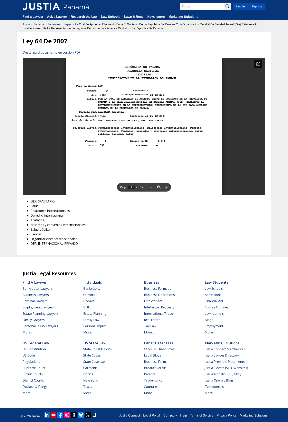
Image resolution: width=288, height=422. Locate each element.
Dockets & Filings (35, 386)
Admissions (213, 295)
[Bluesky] (81, 415)
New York (90, 380)
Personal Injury (94, 326)
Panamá (39, 24)
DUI (86, 307)
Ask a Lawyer (57, 16)
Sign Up (257, 6)
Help (183, 415)
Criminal (89, 295)
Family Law (91, 320)
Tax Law (150, 326)
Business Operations (159, 295)
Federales (54, 24)
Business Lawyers (36, 295)
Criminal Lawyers (35, 301)
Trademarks (153, 380)
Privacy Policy (226, 415)
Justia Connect (129, 415)
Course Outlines (216, 307)
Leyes (67, 24)
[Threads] (74, 415)
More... (27, 332)
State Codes (92, 355)
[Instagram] (67, 415)
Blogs (209, 320)
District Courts (33, 380)
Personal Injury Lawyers (40, 326)
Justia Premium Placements (225, 361)
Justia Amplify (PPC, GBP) (223, 374)
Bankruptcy (91, 288)
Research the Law (84, 16)
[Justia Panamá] (41, 6)
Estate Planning (94, 313)
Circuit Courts (33, 374)
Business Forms (155, 361)
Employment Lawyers (38, 307)
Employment (153, 301)
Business (151, 282)
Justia (26, 24)
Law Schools (110, 16)
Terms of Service (201, 415)
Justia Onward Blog (219, 380)
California (90, 368)
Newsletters (156, 16)
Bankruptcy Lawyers (38, 288)
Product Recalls (155, 368)
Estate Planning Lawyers (41, 313)
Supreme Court (34, 368)
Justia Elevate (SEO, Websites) (226, 368)
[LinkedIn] (47, 415)
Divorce (88, 301)
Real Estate (152, 320)
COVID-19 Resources (159, 349)
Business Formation (158, 288)
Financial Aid (214, 301)
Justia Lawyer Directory (222, 355)
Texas (87, 386)
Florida (88, 374)
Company (170, 415)
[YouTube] (53, 415)
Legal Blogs (152, 355)
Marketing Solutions (183, 16)
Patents (149, 374)
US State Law (94, 343)
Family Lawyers (34, 320)
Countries (151, 386)
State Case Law (94, 361)
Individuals (92, 282)
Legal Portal (151, 415)
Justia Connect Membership (225, 349)
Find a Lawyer (33, 16)
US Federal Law (36, 343)
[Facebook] (60, 415)
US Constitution (34, 349)
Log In (240, 6)
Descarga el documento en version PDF (51, 52)
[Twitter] (88, 415)
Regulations (31, 361)
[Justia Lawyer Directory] (95, 415)
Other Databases (158, 343)
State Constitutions (97, 349)
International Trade (158, 313)
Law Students (216, 282)
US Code (29, 355)
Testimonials (214, 386)
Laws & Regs (134, 16)
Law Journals (214, 313)
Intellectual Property (159, 307)
